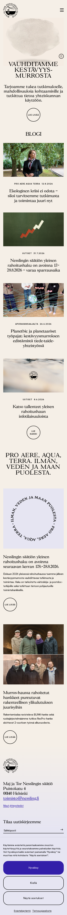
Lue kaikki (33, 432)
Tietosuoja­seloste (42, 910)
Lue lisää (33, 115)
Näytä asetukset (33, 898)
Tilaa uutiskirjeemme (22, 821)
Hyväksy (33, 867)
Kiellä (33, 882)
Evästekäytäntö (22, 910)
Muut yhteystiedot (13, 805)
